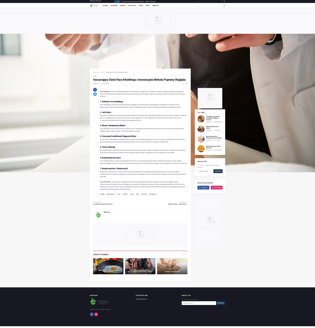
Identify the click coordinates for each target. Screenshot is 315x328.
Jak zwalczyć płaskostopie (172, 271)
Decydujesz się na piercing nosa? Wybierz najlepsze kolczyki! (213, 118)
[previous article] (199, 1)
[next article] (196, 1)
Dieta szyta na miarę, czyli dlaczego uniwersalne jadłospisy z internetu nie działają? (144, 1)
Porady (141, 5)
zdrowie (125, 194)
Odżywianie (113, 5)
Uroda (148, 5)
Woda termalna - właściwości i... (177, 204)
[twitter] (95, 94)
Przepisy (122, 5)
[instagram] (224, 1)
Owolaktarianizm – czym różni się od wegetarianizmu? (108, 271)
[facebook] (222, 1)
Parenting (155, 5)
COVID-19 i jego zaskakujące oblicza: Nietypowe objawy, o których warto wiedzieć (140, 271)
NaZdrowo (96, 72)
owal (137, 194)
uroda (131, 194)
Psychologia (132, 5)
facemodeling (110, 194)
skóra (118, 194)
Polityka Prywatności (141, 299)
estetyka (144, 194)
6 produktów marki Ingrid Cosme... (103, 204)
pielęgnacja (152, 194)
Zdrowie (105, 5)
